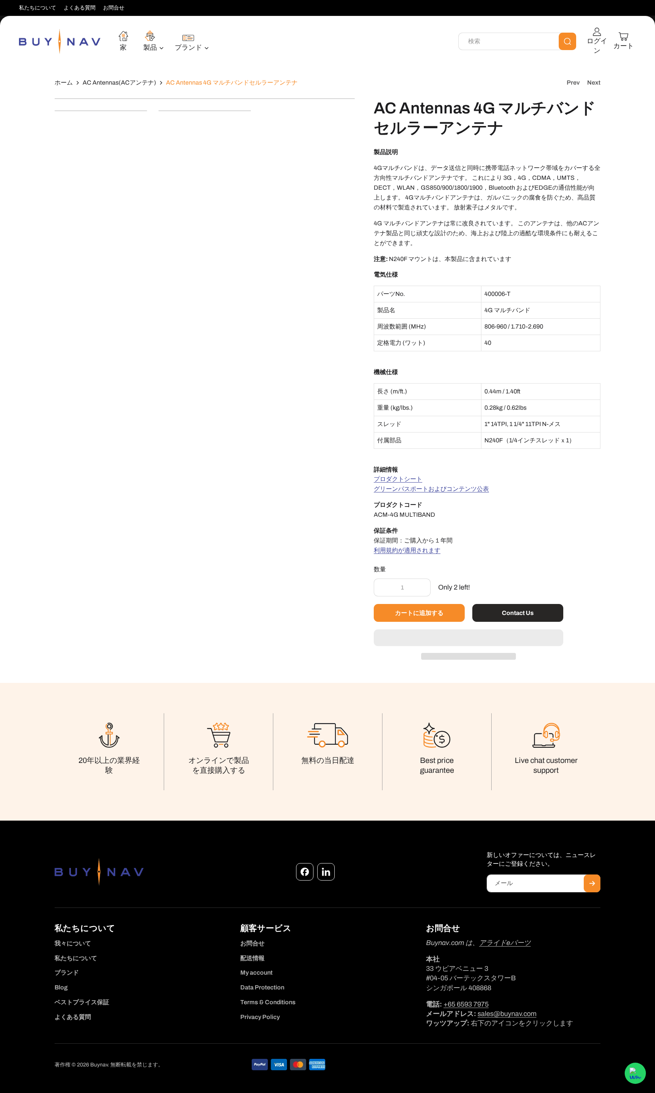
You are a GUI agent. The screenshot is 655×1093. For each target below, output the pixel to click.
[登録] (592, 883)
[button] (468, 638)
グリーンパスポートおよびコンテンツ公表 (431, 489)
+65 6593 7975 (466, 1004)
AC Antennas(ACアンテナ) (119, 82)
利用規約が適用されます (407, 550)
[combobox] (517, 41)
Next (593, 82)
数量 (380, 569)
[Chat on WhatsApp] (635, 1073)
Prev (573, 82)
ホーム (64, 82)
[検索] (567, 41)
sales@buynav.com (507, 1014)
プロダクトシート (398, 479)
